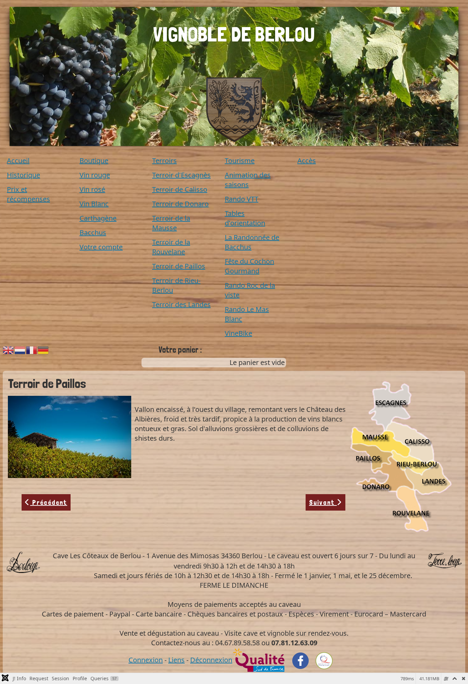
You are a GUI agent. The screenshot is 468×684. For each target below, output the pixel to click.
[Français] (32, 349)
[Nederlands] (20, 349)
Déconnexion (211, 659)
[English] (8, 349)
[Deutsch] (43, 349)
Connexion (145, 659)
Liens (176, 659)
